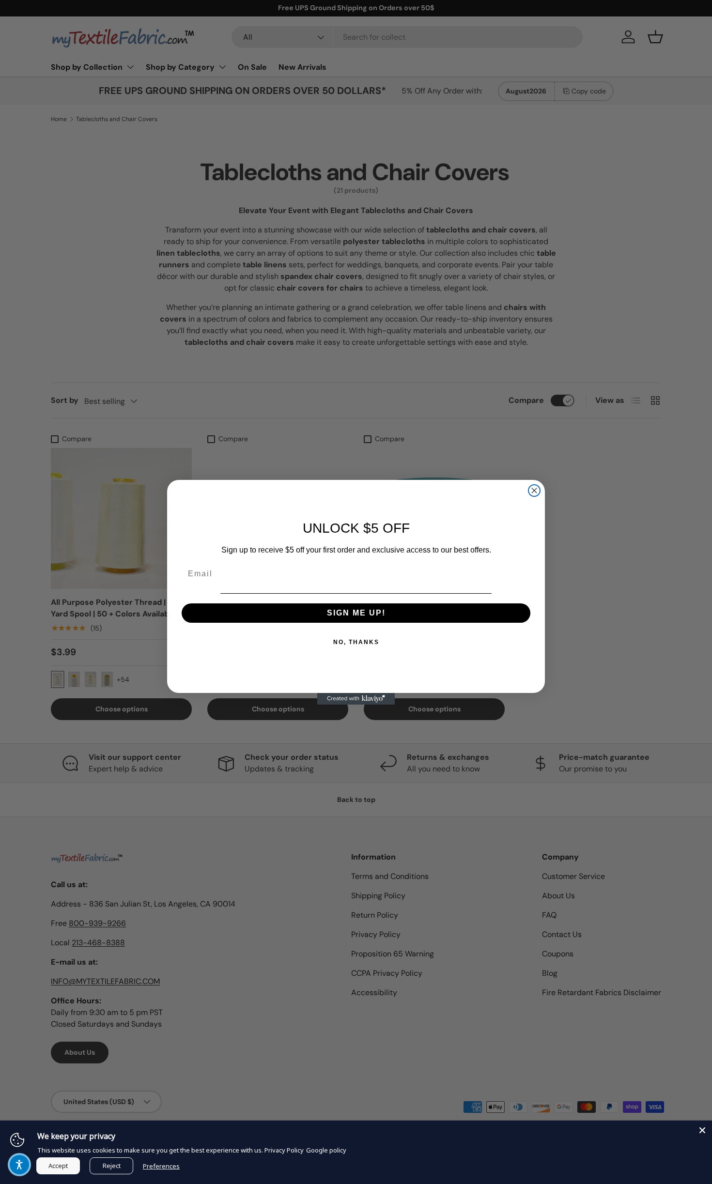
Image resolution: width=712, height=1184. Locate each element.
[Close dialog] (534, 490)
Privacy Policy (284, 1150)
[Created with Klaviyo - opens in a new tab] (356, 699)
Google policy (326, 1150)
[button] (19, 1164)
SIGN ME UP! (356, 613)
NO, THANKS (356, 642)
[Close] (702, 1130)
